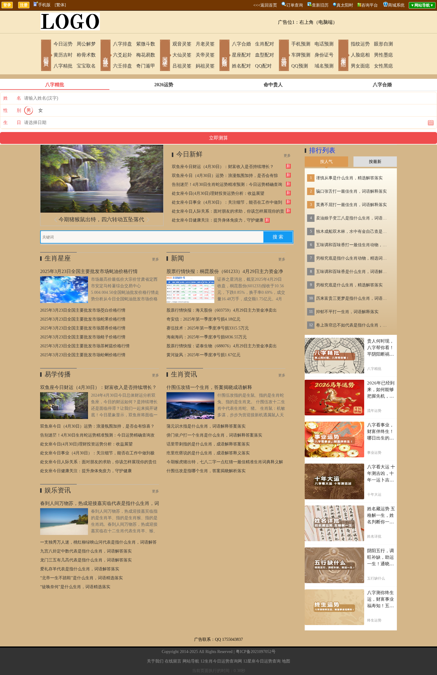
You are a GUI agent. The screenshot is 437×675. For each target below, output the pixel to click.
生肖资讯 (184, 374)
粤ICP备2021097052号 (256, 651)
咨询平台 (369, 5)
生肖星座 (58, 258)
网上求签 (165, 56)
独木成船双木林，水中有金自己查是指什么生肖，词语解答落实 (353, 231)
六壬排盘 (122, 65)
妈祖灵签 (205, 65)
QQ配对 (263, 65)
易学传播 (58, 374)
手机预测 (300, 43)
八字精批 (63, 65)
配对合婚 (224, 56)
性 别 (12, 110)
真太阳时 (345, 5)
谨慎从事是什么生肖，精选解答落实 (349, 178)
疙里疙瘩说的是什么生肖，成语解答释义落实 (208, 453)
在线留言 (173, 661)
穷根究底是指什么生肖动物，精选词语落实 (353, 258)
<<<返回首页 (265, 5)
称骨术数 (86, 54)
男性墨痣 (383, 54)
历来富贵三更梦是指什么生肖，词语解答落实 (353, 298)
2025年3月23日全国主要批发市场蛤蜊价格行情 (82, 355)
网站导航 (191, 661)
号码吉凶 (284, 56)
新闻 (177, 258)
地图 (286, 661)
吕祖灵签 (181, 65)
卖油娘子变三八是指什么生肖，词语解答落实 (353, 218)
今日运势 (63, 43)
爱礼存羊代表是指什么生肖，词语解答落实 (79, 569)
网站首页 (46, 56)
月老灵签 (205, 43)
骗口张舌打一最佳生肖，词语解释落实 (351, 191)
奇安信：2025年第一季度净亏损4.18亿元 (203, 319)
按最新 (375, 161)
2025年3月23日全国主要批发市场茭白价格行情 (82, 310)
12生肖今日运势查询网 (221, 661)
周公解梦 (86, 43)
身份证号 (324, 54)
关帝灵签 (205, 54)
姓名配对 (241, 65)
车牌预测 (300, 54)
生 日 (12, 122)
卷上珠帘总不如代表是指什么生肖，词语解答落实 (353, 325)
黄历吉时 (63, 54)
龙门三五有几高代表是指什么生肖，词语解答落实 (86, 560)
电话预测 (324, 43)
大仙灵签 (181, 54)
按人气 (326, 161)
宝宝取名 (86, 65)
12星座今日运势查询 (262, 661)
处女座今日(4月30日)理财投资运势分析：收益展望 (218, 193)
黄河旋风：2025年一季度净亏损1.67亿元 (203, 355)
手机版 (44, 5)
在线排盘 (106, 56)
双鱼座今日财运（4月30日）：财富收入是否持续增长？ (223, 166)
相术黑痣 (343, 56)
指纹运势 (360, 43)
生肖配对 (264, 43)
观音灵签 (181, 43)
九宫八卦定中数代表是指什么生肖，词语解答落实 (86, 551)
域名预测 (324, 65)
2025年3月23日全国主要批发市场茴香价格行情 (82, 328)
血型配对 (264, 54)
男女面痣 (360, 65)
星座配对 (241, 54)
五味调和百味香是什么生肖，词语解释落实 (353, 271)
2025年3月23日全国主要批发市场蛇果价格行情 (82, 319)
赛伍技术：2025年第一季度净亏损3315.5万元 (207, 328)
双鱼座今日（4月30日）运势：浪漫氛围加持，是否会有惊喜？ (97, 426)
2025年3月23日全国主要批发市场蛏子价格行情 (82, 337)
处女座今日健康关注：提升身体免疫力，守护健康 (217, 220)
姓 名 (12, 98)
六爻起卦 (122, 54)
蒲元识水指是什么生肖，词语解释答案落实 (206, 426)
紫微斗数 (145, 43)
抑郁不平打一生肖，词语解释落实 (347, 312)
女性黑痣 (383, 65)
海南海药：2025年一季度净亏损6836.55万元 (206, 337)
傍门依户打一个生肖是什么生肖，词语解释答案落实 (214, 435)
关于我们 (155, 661)
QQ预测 (299, 65)
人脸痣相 (360, 54)
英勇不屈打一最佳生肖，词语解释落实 (351, 204)
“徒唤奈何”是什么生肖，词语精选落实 (75, 587)
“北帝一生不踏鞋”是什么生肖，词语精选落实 (81, 578)
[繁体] (60, 5)
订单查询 (294, 5)
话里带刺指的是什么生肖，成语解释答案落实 (208, 444)
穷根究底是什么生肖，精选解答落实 (349, 285)
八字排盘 (122, 43)
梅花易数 (145, 54)
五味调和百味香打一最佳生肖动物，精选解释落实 (353, 245)
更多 (287, 155)
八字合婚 (241, 43)
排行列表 (322, 150)
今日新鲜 (189, 154)
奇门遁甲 (145, 65)
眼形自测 (383, 43)
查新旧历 (320, 5)
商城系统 (396, 5)
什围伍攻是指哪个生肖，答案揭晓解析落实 (206, 471)
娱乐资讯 (58, 490)
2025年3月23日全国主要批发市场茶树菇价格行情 (85, 346)
